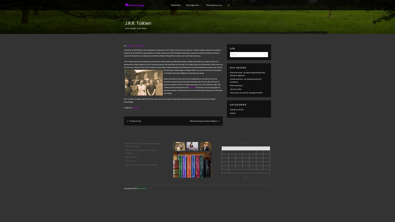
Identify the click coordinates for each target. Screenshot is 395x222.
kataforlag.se (142, 188)
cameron (130, 46)
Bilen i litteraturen (236, 85)
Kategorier (192, 5)
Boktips (135, 108)
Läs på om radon (235, 89)
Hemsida (176, 5)
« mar (245, 177)
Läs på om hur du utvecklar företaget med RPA (246, 93)
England (192, 87)
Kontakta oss (214, 5)
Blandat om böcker (237, 109)
